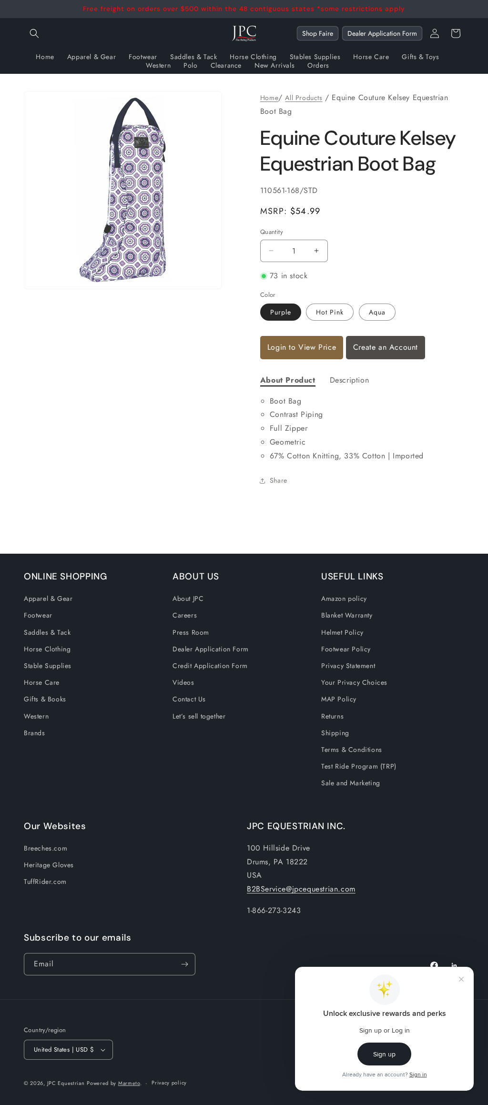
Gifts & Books (45, 699)
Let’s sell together (199, 716)
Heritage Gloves (49, 865)
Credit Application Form (210, 665)
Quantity (271, 231)
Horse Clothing (47, 649)
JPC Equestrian (66, 1083)
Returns (332, 716)
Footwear (38, 615)
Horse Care (42, 682)
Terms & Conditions (351, 749)
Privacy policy (169, 1082)
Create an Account (385, 347)
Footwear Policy (346, 649)
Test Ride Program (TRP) (358, 766)
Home (269, 97)
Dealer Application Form (382, 33)
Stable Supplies (47, 665)
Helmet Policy (342, 632)
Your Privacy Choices (354, 682)
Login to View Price (301, 347)
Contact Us (189, 699)
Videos (183, 682)
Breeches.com (45, 848)
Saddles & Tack (47, 632)
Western (36, 716)
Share (278, 480)
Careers (185, 615)
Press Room (191, 632)
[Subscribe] (184, 964)
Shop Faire (317, 33)
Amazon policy (344, 598)
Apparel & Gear (48, 598)
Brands (34, 733)
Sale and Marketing (350, 783)
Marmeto (129, 1083)
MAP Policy (338, 699)
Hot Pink (330, 312)
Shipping (335, 733)
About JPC (188, 598)
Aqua (377, 312)
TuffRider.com (45, 881)
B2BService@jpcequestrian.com (301, 888)
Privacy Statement (348, 665)
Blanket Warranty (347, 615)
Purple (280, 312)
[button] (34, 33)
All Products (303, 97)
